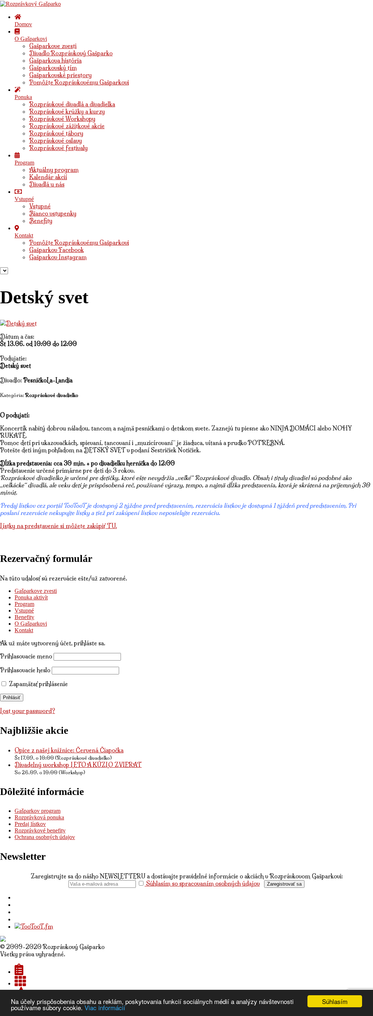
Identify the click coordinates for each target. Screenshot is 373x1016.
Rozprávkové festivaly (58, 147)
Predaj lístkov (30, 824)
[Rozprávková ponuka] (20, 983)
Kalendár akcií (48, 177)
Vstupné (40, 206)
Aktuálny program (54, 169)
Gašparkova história (55, 60)
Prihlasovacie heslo (25, 670)
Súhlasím (335, 1001)
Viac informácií (105, 1007)
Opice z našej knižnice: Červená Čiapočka (69, 750)
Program (24, 604)
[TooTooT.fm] (34, 926)
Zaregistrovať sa (284, 884)
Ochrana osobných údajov (45, 837)
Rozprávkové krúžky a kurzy (67, 111)
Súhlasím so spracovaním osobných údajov (202, 883)
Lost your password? (27, 710)
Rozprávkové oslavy (55, 140)
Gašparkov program (37, 811)
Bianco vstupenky (52, 213)
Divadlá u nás (46, 184)
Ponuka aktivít (31, 597)
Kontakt (24, 630)
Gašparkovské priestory (60, 75)
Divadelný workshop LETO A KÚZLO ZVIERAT (78, 764)
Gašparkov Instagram (58, 257)
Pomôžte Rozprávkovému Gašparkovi (79, 82)
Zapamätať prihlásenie (37, 684)
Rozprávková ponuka (39, 817)
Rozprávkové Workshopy (62, 118)
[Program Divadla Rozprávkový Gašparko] (19, 971)
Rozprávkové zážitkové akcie (67, 126)
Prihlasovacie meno (26, 656)
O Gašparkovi (31, 624)
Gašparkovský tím (53, 67)
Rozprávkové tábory (56, 133)
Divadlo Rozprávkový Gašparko (71, 53)
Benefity (40, 220)
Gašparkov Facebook (56, 249)
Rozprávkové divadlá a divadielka (72, 104)
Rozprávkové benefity (40, 830)
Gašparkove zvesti (52, 46)
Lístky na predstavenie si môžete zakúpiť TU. (58, 525)
